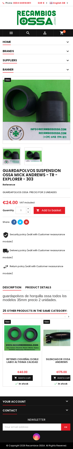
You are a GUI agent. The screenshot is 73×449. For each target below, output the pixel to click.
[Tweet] (20, 222)
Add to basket (48, 210)
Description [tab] (12, 287)
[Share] (14, 222)
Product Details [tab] (38, 287)
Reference (9, 184)
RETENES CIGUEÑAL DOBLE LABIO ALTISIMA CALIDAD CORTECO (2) (22, 362)
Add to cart (22, 377)
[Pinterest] (26, 222)
